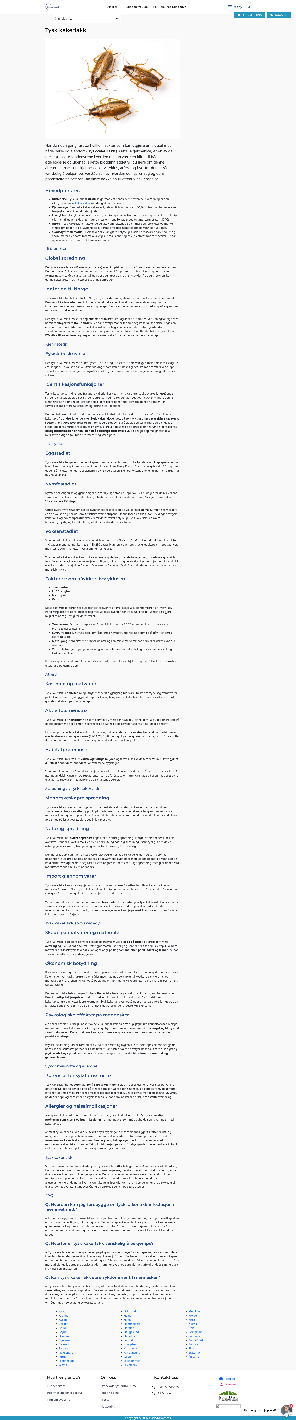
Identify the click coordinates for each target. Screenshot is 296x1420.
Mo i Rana (195, 1311)
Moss (192, 1320)
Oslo (192, 1328)
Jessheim (129, 1340)
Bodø (62, 1328)
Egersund (65, 1340)
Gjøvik (63, 1365)
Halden (128, 1315)
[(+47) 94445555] (165, 1387)
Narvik (193, 1324)
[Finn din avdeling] (58, 1399)
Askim (63, 1320)
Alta (61, 1311)
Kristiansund (132, 1352)
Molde (193, 1315)
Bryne (62, 1332)
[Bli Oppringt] (163, 1393)
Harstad (129, 1328)
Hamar (128, 1320)
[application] (119, 7)
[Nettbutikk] (108, 1406)
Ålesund (194, 1357)
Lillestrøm (130, 1365)
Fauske (63, 1348)
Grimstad (130, 1311)
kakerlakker (82, 203)
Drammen (65, 1336)
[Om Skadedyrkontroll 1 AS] (118, 1385)
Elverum (64, 1344)
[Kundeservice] (56, 1385)
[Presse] (105, 1399)
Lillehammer (132, 1361)
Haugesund (131, 1332)
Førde (62, 1357)
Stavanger (195, 1352)
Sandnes (194, 1336)
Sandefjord (196, 1340)
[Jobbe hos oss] (110, 1392)
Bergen (63, 1324)
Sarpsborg (195, 1344)
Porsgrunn (196, 1332)
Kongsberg (131, 1344)
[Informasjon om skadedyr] (64, 1392)
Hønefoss (130, 1336)
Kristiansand (132, 1348)
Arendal (64, 1315)
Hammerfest (132, 1324)
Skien (192, 1348)
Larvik (128, 1357)
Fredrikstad (66, 1361)
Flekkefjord (66, 1352)
